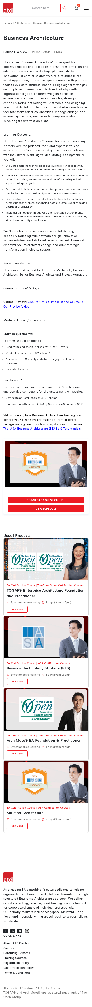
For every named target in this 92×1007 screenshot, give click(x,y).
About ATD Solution (16, 943)
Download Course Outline (46, 500)
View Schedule (46, 508)
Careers (8, 948)
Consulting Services (16, 953)
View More (17, 609)
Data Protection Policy (18, 967)
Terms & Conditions (16, 972)
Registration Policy (16, 963)
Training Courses (15, 958)
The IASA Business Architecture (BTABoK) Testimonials (42, 428)
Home (6, 23)
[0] (76, 7)
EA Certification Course (27, 23)
